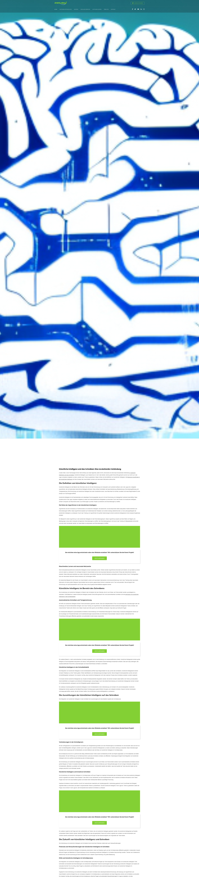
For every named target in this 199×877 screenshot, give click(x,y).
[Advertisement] (99, 450)
